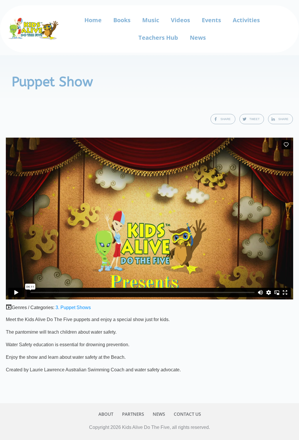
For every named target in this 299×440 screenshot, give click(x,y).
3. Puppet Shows (73, 307)
